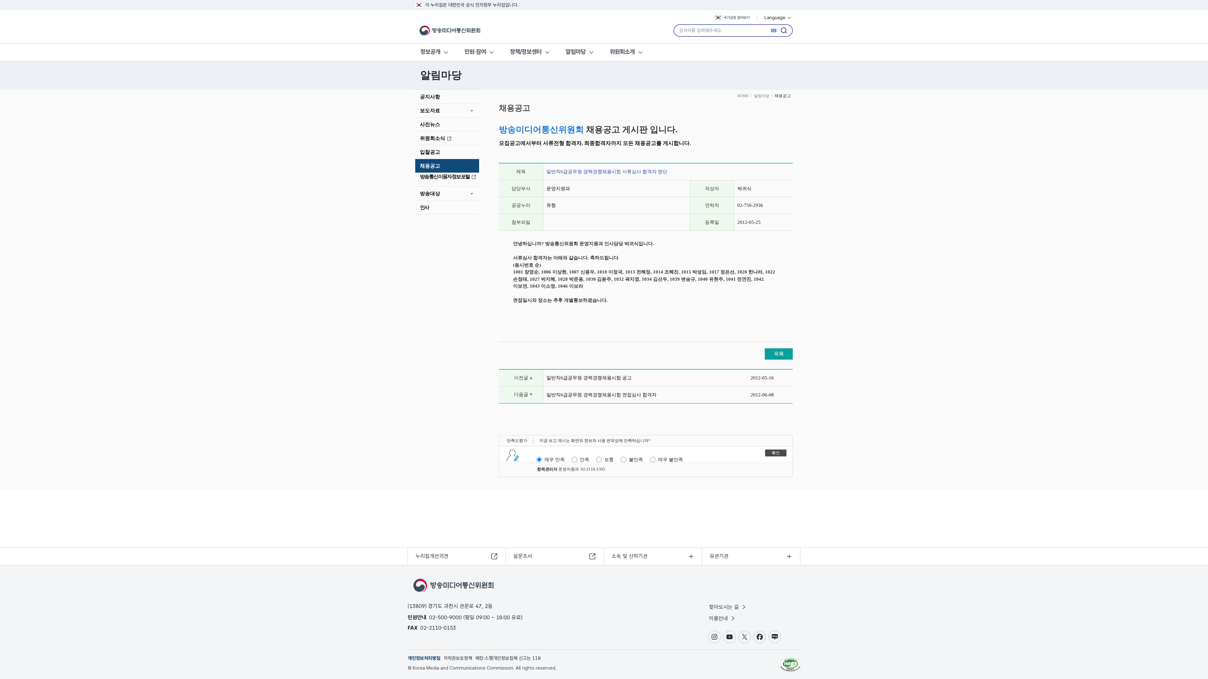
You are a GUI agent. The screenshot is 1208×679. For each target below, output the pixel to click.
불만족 (636, 459)
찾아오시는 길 (725, 607)
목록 (779, 353)
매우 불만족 (670, 459)
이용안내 (719, 618)
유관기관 (719, 556)
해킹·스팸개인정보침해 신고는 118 (508, 658)
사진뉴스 (430, 124)
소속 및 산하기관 (630, 556)
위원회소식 (432, 138)
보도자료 (430, 110)
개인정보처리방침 (424, 658)
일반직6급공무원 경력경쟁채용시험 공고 (589, 377)
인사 (424, 207)
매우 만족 (555, 459)
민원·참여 (475, 51)
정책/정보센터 (526, 51)
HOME (743, 96)
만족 (584, 459)
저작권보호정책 (458, 658)
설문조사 (522, 556)
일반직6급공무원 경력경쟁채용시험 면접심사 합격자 (601, 394)
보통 (609, 459)
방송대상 (430, 193)
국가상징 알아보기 (737, 17)
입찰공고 (430, 152)
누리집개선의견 (432, 556)
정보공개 (430, 51)
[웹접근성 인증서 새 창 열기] (790, 662)
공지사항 (430, 96)
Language (775, 17)
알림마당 (576, 51)
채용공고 (430, 165)
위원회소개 (622, 51)
